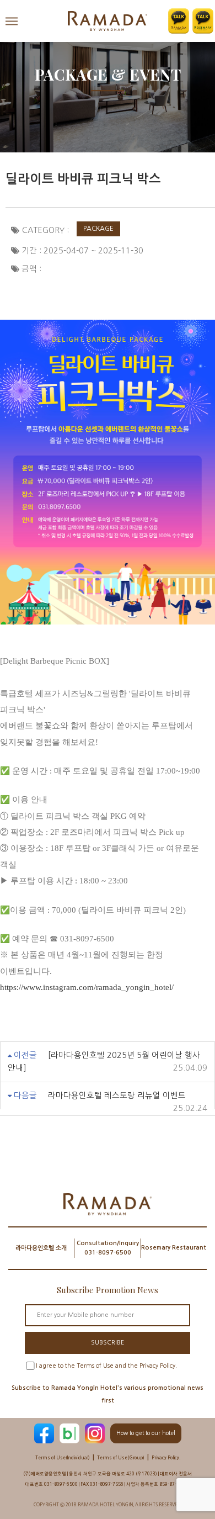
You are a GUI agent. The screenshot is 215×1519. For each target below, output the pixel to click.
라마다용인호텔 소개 (41, 1248)
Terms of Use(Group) (120, 1458)
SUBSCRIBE (107, 1343)
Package (98, 228)
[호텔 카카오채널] (178, 21)
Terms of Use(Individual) (62, 1458)
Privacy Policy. (166, 1458)
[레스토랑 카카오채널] (202, 21)
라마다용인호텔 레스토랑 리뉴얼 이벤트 (117, 1095)
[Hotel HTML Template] (107, 21)
